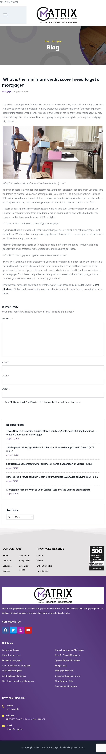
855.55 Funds (13, 709)
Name (5, 363)
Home (47, 41)
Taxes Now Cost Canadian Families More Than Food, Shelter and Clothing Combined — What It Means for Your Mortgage (51, 432)
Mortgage (56, 41)
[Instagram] (20, 630)
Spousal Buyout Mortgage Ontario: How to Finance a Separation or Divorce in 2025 (49, 463)
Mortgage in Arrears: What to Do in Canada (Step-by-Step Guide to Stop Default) (48, 489)
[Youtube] (28, 630)
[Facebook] (5, 630)
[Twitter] (13, 630)
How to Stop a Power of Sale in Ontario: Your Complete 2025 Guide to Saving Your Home (52, 476)
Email (5, 376)
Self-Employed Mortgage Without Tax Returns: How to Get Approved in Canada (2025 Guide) (50, 449)
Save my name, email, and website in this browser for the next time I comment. (42, 402)
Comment (7, 319)
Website (6, 389)
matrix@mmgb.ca (14, 729)
